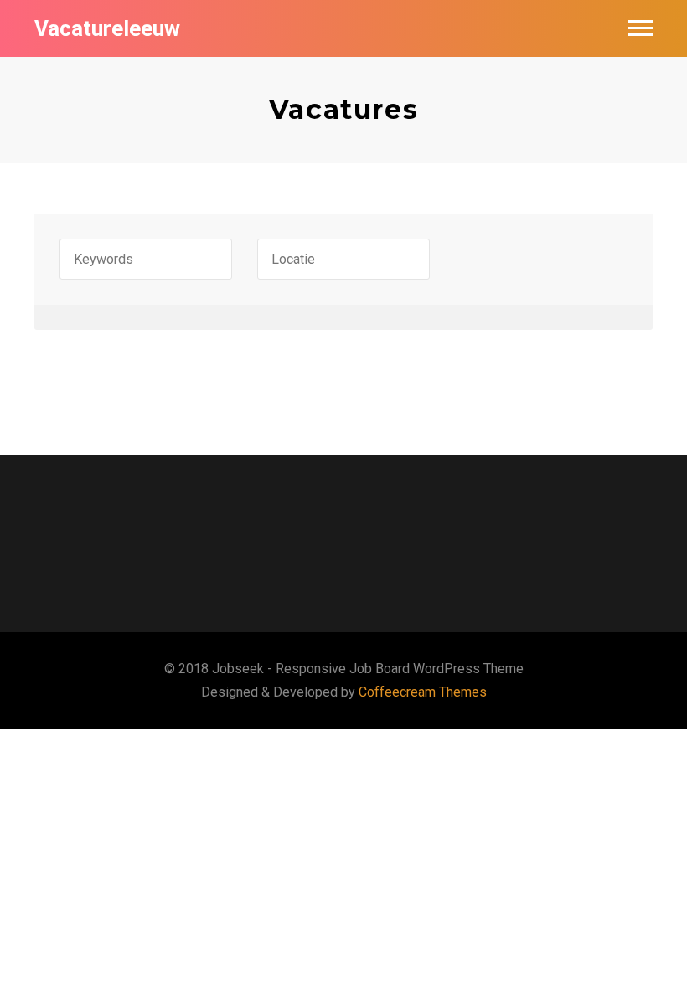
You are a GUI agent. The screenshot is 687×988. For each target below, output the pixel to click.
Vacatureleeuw (107, 28)
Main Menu (640, 28)
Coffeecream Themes (423, 692)
